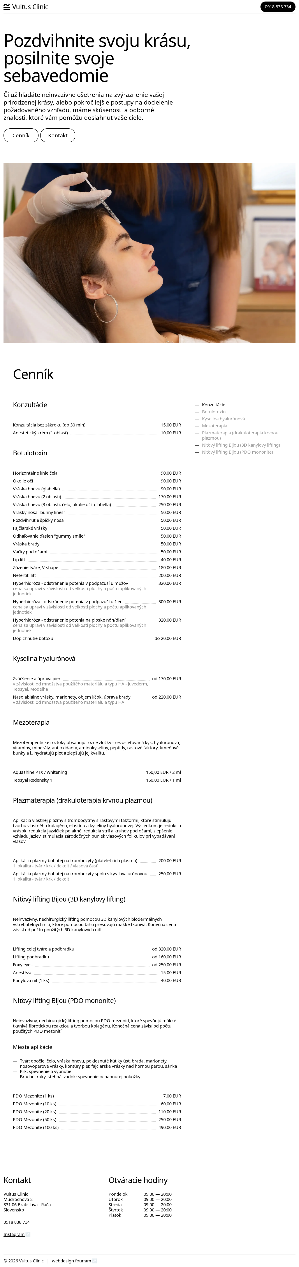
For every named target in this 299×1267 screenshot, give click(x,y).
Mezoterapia (214, 426)
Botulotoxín (214, 412)
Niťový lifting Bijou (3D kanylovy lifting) (241, 445)
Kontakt (58, 135)
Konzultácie (213, 405)
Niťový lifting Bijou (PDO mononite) (237, 452)
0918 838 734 (278, 7)
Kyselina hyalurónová (223, 419)
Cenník (21, 135)
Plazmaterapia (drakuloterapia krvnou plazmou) (240, 435)
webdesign (63, 1261)
